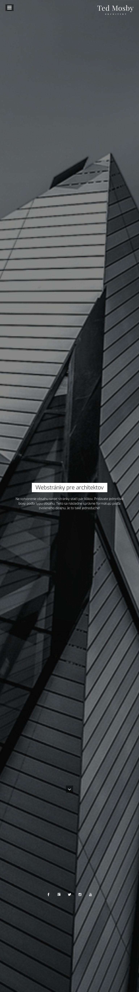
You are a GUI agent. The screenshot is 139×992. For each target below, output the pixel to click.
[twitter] (69, 894)
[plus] (59, 894)
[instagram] (80, 894)
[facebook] (48, 894)
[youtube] (90, 894)
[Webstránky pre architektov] (115, 10)
